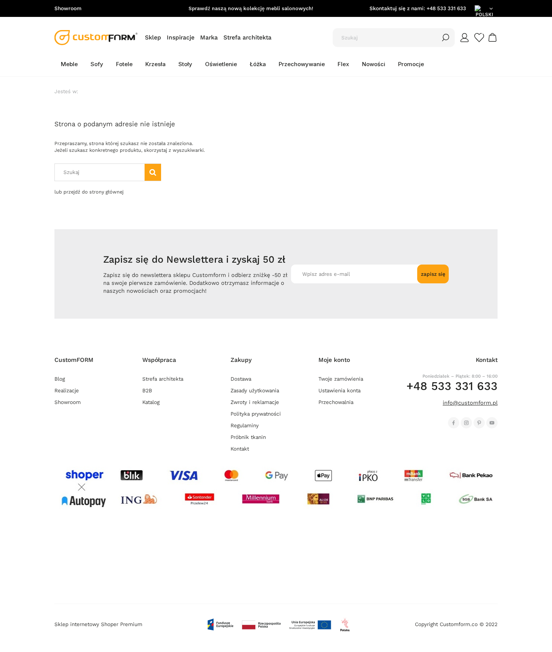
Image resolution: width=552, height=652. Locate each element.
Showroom (67, 8)
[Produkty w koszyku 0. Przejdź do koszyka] (494, 37)
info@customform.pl (470, 402)
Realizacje (66, 390)
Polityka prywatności (256, 414)
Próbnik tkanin (248, 437)
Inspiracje (181, 37)
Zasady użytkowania (255, 390)
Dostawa (241, 379)
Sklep (153, 37)
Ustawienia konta (339, 390)
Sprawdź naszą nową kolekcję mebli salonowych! (251, 8)
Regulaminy (245, 425)
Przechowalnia (335, 402)
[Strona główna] (95, 37)
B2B (147, 390)
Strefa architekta (247, 37)
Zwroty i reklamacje (255, 402)
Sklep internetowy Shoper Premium (98, 624)
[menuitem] (69, 64)
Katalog (151, 402)
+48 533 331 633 (446, 8)
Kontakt (240, 449)
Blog (59, 379)
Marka (209, 37)
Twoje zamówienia (340, 379)
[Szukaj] (445, 37)
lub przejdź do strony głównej (89, 192)
